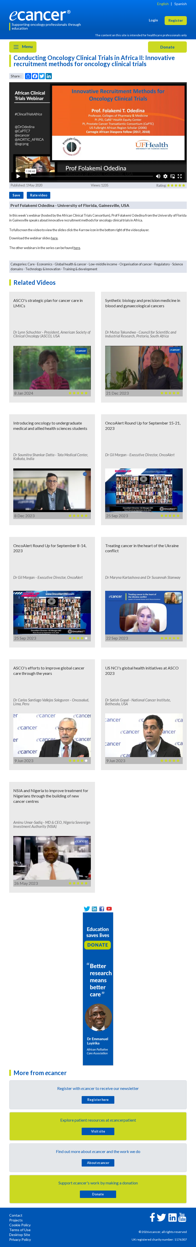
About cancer (98, 1163)
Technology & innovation (42, 269)
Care (31, 264)
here (54, 238)
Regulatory (162, 264)
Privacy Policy (20, 1239)
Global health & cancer (71, 264)
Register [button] (175, 20)
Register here (98, 1100)
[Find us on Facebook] (102, 908)
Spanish (180, 4)
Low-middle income (103, 264)
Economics (44, 264)
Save (16, 195)
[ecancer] (41, 15)
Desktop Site (19, 1234)
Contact (15, 1215)
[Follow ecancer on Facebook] (152, 1217)
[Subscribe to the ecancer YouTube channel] (182, 1217)
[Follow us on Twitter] (87, 908)
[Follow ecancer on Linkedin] (172, 1217)
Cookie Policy (20, 1225)
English (163, 4)
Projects (16, 1220)
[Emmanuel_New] (98, 988)
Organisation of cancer (135, 264)
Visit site (98, 1131)
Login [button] (153, 20)
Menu (27, 46)
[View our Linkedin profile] (94, 908)
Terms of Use (20, 1230)
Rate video (38, 195)
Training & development (80, 269)
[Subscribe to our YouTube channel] (109, 908)
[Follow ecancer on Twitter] (161, 1217)
